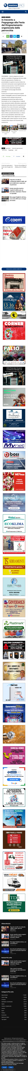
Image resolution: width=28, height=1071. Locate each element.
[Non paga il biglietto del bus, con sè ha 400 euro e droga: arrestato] (5, 198)
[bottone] (14, 269)
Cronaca (7, 15)
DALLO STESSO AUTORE (8, 175)
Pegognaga (10, 150)
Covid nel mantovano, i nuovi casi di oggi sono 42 (7, 167)
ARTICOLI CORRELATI (7, 173)
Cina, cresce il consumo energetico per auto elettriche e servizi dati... (18, 970)
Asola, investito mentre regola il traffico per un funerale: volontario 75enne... (18, 936)
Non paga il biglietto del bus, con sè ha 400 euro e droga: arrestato (18, 198)
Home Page (8, 17)
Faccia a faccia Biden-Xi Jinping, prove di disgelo (20, 166)
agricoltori (8, 148)
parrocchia (4, 150)
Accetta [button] (4, 1067)
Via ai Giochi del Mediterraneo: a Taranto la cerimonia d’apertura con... (18, 950)
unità (16, 150)
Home (3, 15)
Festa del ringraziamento (17, 148)
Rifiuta (11, 1067)
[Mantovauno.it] (14, 5)
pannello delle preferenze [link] (7, 1062)
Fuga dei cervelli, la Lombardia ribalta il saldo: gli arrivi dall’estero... (17, 928)
